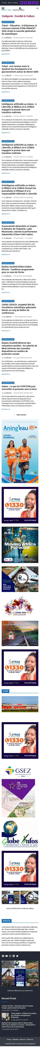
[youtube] (25, 2)
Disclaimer (15, 1039)
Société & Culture (8, 22)
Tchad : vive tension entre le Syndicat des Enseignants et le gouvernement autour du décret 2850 (20, 69)
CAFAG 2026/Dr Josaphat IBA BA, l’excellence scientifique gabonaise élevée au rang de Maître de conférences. (19, 308)
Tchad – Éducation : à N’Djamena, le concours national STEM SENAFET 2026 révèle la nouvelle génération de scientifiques (19, 29)
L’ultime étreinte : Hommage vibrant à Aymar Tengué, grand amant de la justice (17, 1007)
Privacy (9, 1039)
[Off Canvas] (3, 8)
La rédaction (8, 37)
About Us (22, 1039)
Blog (9, 3)
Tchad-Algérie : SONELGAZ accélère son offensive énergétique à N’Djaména (23, 1015)
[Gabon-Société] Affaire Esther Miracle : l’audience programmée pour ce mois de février (18, 269)
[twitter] (36, 2)
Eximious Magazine (29, 1043)
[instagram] (29, 2)
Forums (4, 3)
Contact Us (29, 1039)
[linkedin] (33, 2)
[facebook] (21, 2)
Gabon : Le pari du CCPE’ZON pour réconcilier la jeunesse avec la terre (19, 387)
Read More (5, 54)
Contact (15, 3)
